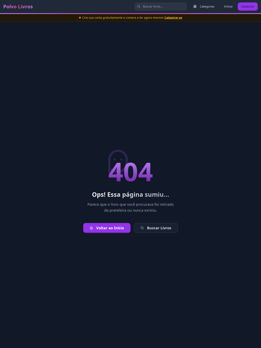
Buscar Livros (159, 227)
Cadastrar (247, 6)
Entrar (228, 6)
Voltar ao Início (110, 227)
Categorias (207, 6)
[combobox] (161, 6)
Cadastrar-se (173, 18)
